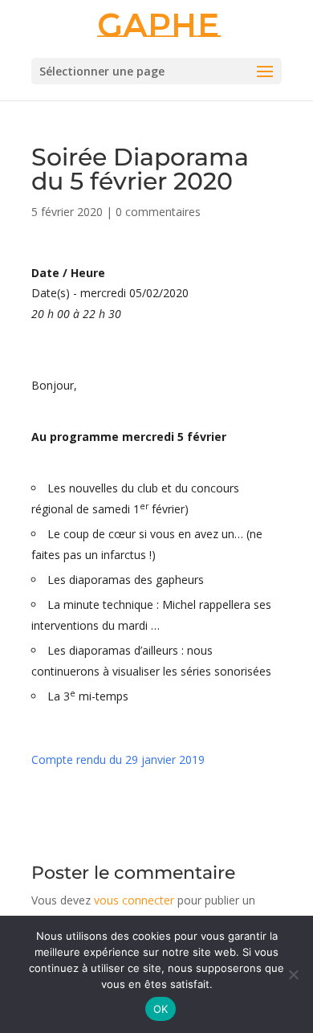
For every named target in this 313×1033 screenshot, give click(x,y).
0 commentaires (158, 211)
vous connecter (134, 900)
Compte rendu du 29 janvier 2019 (118, 759)
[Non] (293, 974)
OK (161, 1008)
